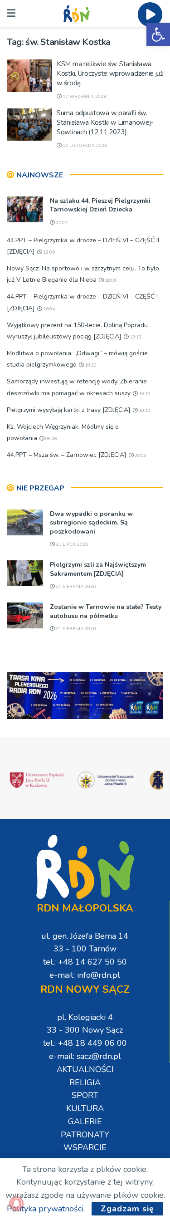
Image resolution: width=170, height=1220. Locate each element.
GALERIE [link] (85, 1121)
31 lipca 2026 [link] (71, 544)
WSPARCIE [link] (85, 1147)
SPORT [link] (85, 1095)
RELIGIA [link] (85, 1082)
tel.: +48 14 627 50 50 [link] (85, 961)
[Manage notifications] (16, 1203)
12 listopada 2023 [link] (84, 145)
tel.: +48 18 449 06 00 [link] (85, 1043)
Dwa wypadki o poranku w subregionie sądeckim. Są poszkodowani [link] (91, 523)
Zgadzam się (127, 1208)
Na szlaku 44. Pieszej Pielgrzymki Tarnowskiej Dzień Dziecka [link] (100, 205)
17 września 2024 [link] (83, 96)
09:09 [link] (50, 439)
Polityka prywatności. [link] (46, 1208)
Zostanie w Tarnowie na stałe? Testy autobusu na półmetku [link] (105, 611)
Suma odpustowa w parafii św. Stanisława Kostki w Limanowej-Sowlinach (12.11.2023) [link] (105, 122)
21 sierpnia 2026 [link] (75, 586)
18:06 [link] (48, 252)
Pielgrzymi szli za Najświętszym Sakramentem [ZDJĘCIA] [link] (98, 569)
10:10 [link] (90, 365)
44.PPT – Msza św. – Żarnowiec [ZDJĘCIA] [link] (66, 455)
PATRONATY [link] (85, 1134)
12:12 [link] (134, 337)
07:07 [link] (61, 223)
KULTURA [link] (85, 1108)
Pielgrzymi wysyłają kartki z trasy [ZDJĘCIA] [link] (69, 410)
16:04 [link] (48, 309)
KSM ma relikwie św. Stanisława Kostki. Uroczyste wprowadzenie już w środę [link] (110, 73)
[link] (158, 34)
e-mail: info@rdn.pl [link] (84, 975)
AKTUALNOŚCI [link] (85, 1069)
